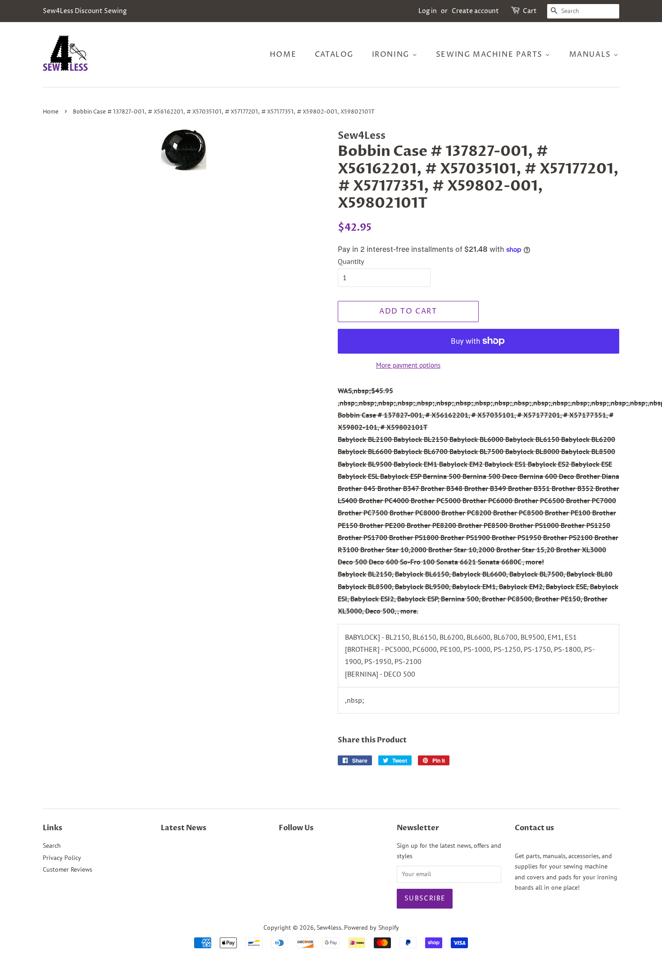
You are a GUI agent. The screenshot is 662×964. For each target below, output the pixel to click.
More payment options (408, 365)
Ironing (392, 54)
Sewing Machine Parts (490, 54)
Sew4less (329, 927)
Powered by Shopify (371, 927)
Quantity (351, 261)
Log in (427, 11)
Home (283, 54)
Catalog (334, 54)
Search (52, 845)
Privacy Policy (62, 858)
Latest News (183, 828)
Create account (475, 11)
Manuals (591, 54)
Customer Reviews (67, 869)
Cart (530, 11)
